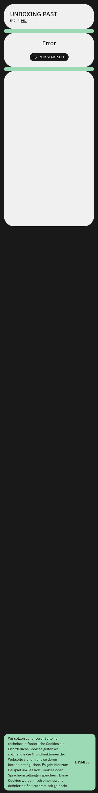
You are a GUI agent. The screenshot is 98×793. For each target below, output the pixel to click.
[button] (49, 57)
